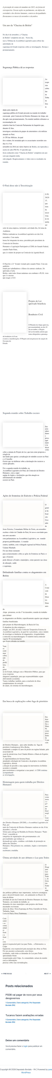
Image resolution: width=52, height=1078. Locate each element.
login (25, 1046)
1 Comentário (11, 1003)
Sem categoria (22, 1003)
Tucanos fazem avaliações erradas (25, 1015)
